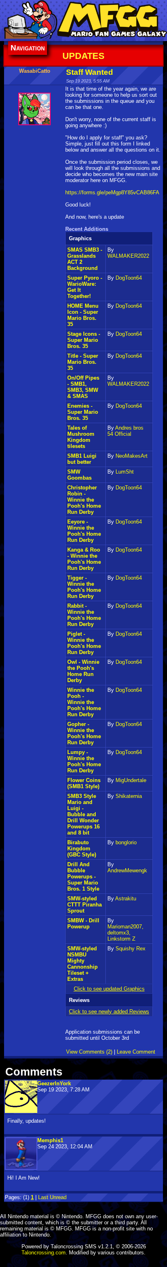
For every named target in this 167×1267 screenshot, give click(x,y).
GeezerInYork (54, 1083)
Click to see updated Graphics (109, 989)
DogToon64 (129, 278)
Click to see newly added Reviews (109, 1011)
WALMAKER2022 (128, 256)
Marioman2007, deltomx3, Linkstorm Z (125, 933)
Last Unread (52, 1197)
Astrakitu (125, 898)
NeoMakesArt (132, 456)
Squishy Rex (131, 948)
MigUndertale (131, 780)
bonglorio (126, 842)
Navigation (28, 47)
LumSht (125, 472)
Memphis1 (50, 1140)
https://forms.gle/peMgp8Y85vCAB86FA (112, 192)
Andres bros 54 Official (125, 431)
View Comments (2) (89, 1052)
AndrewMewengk (127, 870)
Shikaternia (129, 796)
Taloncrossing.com (43, 1253)
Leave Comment (136, 1052)
